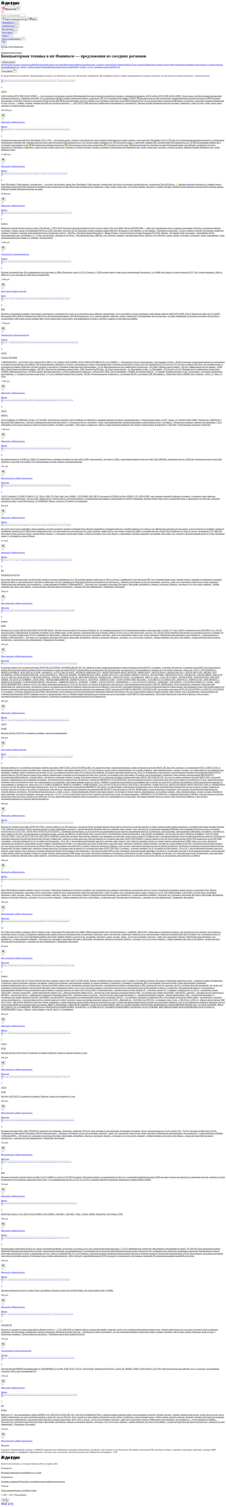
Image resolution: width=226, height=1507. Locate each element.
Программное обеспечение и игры (197, 65)
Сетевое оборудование (172, 65)
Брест (3, 296)
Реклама (4, 1473)
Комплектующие (154, 65)
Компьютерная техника (11, 53)
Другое (116, 67)
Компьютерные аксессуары (60, 67)
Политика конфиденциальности (50, 1481)
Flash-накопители (119, 65)
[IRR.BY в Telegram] (8, 1505)
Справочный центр (17, 1473)
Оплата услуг (20, 1490)
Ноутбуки (5, 65)
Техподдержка (7, 1490)
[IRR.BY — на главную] (10, 3)
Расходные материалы (137, 65)
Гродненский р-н (8, 1351)
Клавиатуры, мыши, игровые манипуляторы (28, 67)
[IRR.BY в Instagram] (12, 1505)
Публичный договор (27, 1481)
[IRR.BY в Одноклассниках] (5, 1505)
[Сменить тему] (5, 1500)
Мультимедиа (70, 65)
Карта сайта (31, 1490)
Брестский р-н (7, 291)
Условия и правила (9, 1481)
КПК (34, 65)
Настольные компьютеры (21, 65)
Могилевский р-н (9, 478)
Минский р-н (7, 122)
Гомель (4, 259)
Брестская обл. (20, 291)
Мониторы (81, 65)
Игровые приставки (55, 65)
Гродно (4, 1355)
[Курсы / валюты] (3, 115)
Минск (4, 126)
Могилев (5, 483)
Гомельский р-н (8, 254)
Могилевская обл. (25, 478)
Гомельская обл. (22, 254)
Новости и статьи (33, 1473)
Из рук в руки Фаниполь (12, 47)
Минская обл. (19, 122)
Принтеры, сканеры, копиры (99, 65)
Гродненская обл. (24, 1351)
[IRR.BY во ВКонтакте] (2, 1505)
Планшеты (41, 65)
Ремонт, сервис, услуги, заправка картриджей (93, 67)
